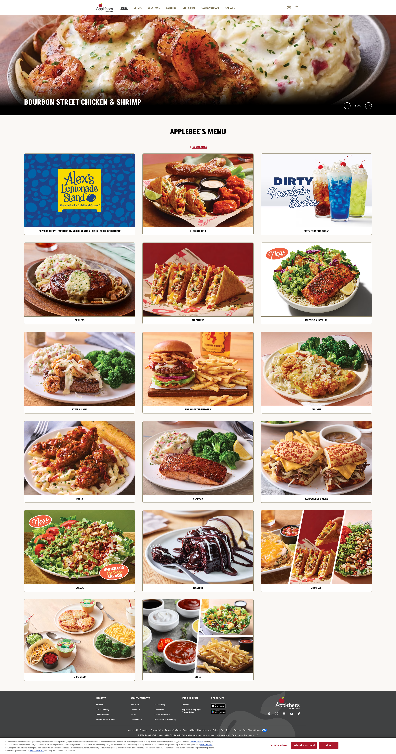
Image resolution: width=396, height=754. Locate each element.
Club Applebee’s (210, 7)
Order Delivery (102, 709)
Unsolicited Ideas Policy (207, 730)
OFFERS (138, 7)
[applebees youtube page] (292, 713)
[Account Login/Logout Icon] (289, 7)
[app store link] (218, 705)
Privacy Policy (157, 730)
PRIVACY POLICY (37, 750)
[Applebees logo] (104, 7)
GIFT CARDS (189, 7)
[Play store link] (218, 712)
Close (328, 745)
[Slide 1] (355, 105)
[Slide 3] (360, 105)
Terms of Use (189, 730)
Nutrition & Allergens (105, 719)
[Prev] (347, 105)
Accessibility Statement (138, 730)
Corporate (159, 709)
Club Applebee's (162, 714)
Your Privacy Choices (252, 730)
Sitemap (237, 730)
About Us (135, 704)
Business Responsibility (165, 719)
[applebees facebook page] (269, 713)
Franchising (160, 704)
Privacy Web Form (173, 730)
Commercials (136, 719)
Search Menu (200, 147)
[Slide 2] (358, 105)
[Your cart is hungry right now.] (296, 7)
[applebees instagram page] (284, 713)
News (133, 714)
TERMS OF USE (196, 741)
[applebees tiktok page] (298, 713)
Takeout (99, 704)
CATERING (171, 7)
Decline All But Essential (304, 745)
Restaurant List (102, 714)
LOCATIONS (154, 7)
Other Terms (226, 730)
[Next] (368, 105)
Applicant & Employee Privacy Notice (191, 710)
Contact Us (135, 709)
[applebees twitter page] (276, 713)
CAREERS (230, 7)
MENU (124, 8)
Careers (185, 704)
